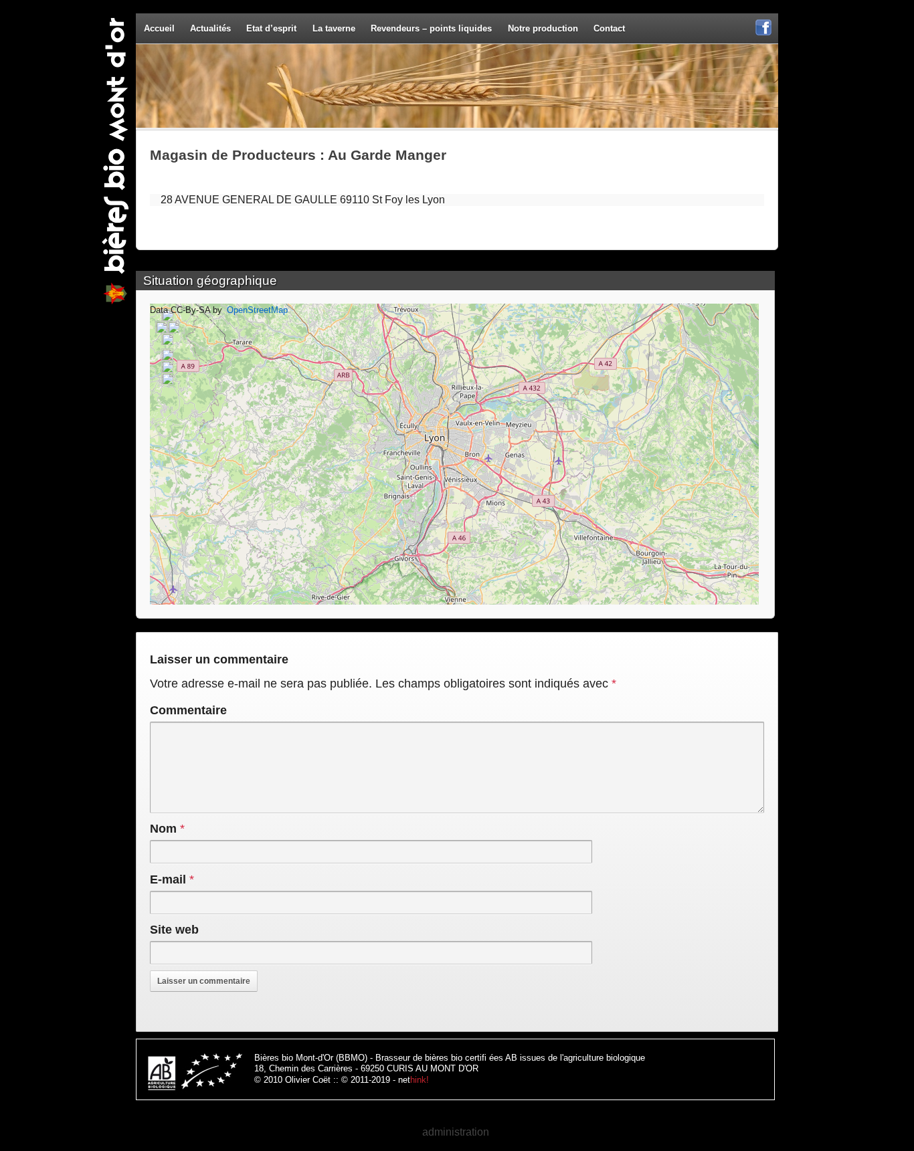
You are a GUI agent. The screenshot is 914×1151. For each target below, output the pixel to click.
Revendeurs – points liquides (431, 28)
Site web (174, 929)
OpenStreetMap (257, 310)
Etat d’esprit (271, 28)
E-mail (168, 879)
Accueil (159, 28)
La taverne (333, 28)
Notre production (543, 28)
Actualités (210, 28)
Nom (163, 828)
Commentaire (188, 710)
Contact (609, 28)
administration (455, 1132)
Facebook (763, 34)
